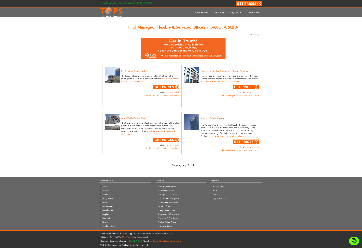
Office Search (201, 12)
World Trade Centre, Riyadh (134, 118)
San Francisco (108, 226)
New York (106, 222)
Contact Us (253, 12)
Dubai (105, 190)
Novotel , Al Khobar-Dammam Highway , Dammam (225, 71)
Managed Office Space (168, 194)
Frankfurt (106, 194)
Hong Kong (107, 198)
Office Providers (128, 237)
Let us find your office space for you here (161, 95)
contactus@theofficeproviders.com (165, 241)
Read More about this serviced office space (220, 81)
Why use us (235, 12)
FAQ (215, 190)
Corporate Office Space (168, 198)
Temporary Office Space (168, 214)
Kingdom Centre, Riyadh (212, 118)
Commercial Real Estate (168, 202)
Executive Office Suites (168, 218)
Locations (219, 12)
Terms (215, 194)
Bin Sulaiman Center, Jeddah (134, 71)
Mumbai (106, 218)
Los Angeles (107, 206)
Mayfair (105, 214)
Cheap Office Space (166, 210)
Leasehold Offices (165, 226)
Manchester (107, 210)
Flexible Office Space (167, 222)
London (105, 202)
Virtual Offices (164, 206)
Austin (105, 186)
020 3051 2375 (172, 93)
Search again (256, 34)
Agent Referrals (220, 198)
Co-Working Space (166, 190)
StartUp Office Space (167, 186)
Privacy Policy (219, 186)
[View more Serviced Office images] (115, 75)
